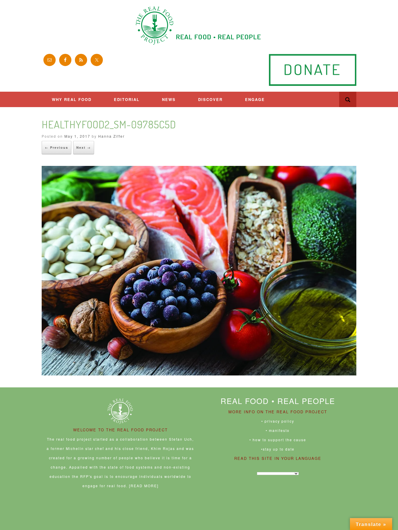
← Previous (56, 147)
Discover (210, 99)
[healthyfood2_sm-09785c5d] (199, 373)
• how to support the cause (277, 439)
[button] (347, 99)
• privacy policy (277, 421)
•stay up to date (278, 448)
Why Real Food (71, 99)
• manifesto (278, 430)
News (169, 99)
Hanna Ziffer (111, 136)
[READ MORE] (144, 485)
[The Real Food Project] (199, 25)
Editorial (127, 99)
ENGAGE (255, 99)
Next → (83, 147)
